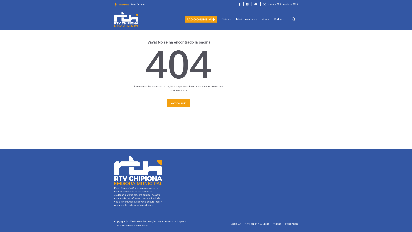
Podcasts (279, 19)
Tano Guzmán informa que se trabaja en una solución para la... (139, 4)
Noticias (226, 19)
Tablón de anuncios (246, 19)
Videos (265, 19)
